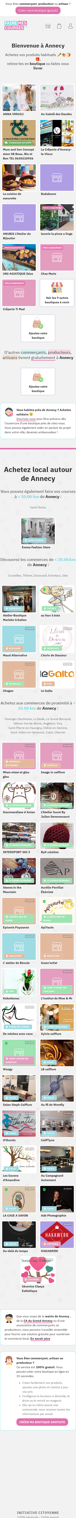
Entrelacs (54, 575)
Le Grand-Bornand (58, 719)
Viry (59, 723)
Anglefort (49, 723)
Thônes (27, 575)
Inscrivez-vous (26, 419)
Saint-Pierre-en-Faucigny (25, 728)
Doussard (40, 575)
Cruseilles (14, 575)
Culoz (49, 732)
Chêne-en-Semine (55, 728)
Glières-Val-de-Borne (27, 723)
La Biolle (39, 719)
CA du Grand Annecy (38, 1321)
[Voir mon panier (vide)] (59, 26)
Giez (65, 575)
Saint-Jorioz (38, 507)
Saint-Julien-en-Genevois (27, 732)
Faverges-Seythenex (18, 719)
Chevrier (60, 732)
